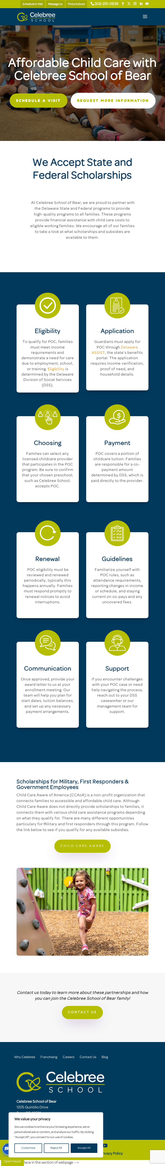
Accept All (84, 1148)
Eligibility (56, 369)
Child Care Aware (82, 846)
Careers (68, 1057)
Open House (12, 1161)
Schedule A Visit (33, 4)
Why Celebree (24, 1057)
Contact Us (88, 1057)
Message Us (55, 4)
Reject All (56, 1148)
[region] (56, 1134)
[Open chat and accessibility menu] (8, 1149)
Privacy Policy (111, 1153)
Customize (28, 1148)
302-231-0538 (106, 4)
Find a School (76, 4)
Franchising (49, 1057)
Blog (105, 1057)
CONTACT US (82, 1012)
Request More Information (113, 100)
